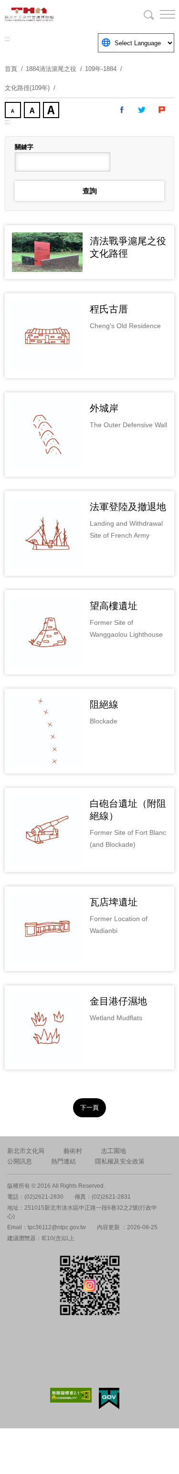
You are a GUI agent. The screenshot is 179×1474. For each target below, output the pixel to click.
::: (7, 39)
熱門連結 (63, 1161)
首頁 (11, 68)
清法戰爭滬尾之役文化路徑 (128, 247)
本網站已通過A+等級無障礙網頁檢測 (71, 1395)
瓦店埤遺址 (113, 902)
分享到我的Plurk (162, 110)
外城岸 (104, 408)
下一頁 (89, 1107)
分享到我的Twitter (142, 110)
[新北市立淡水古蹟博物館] (52, 14)
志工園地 (113, 1150)
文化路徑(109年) (27, 87)
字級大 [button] (52, 111)
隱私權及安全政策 (120, 1161)
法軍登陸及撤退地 (128, 506)
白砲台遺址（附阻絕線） (128, 809)
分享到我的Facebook (122, 110)
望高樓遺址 (113, 606)
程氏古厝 (109, 309)
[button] (160, 14)
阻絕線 (104, 704)
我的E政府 (109, 1398)
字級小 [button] (14, 111)
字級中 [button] (33, 111)
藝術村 (72, 1150)
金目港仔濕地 (118, 1001)
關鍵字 (24, 146)
